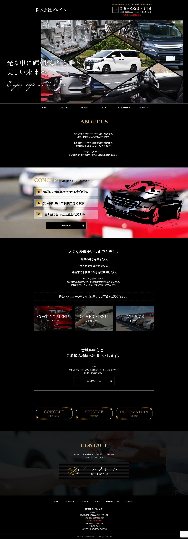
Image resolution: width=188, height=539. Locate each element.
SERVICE (84, 108)
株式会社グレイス (94, 509)
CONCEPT (64, 108)
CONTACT (143, 108)
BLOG (104, 108)
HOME (44, 108)
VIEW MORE (66, 225)
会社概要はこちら (94, 381)
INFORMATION (124, 108)
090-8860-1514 (98, 518)
